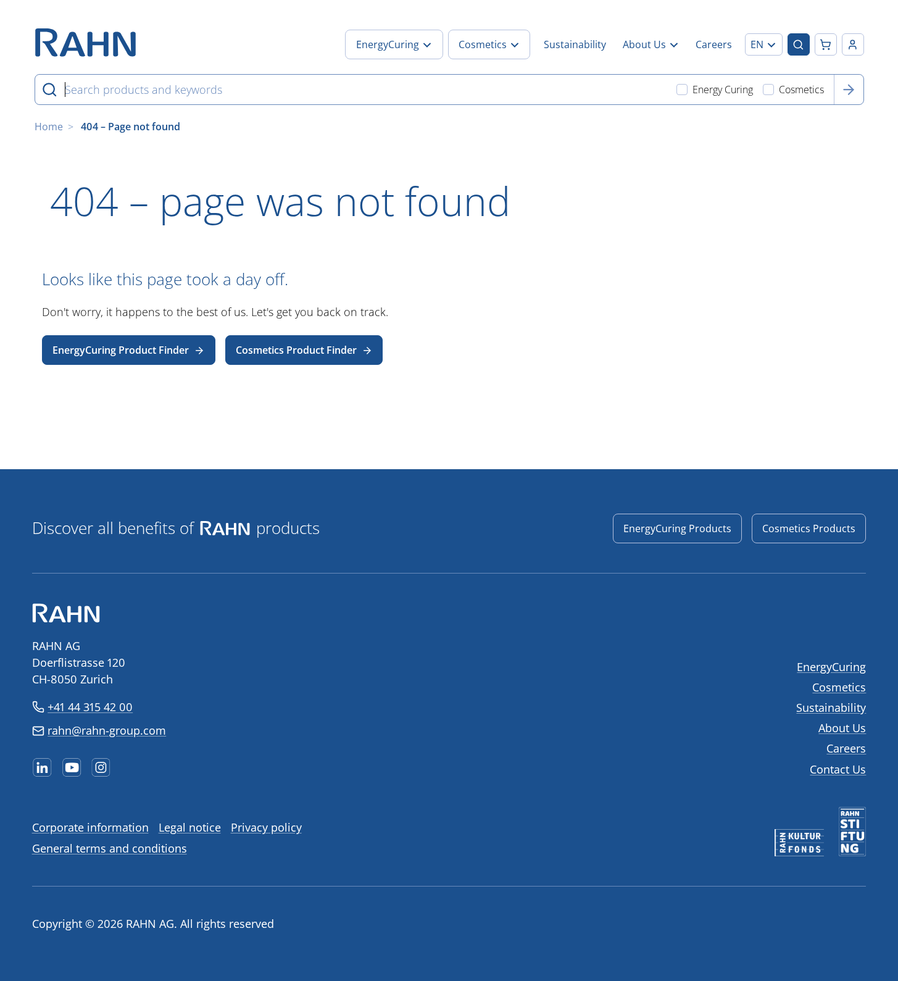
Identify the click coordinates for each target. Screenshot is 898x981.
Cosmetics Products (808, 528)
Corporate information (90, 827)
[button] (764, 44)
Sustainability (831, 707)
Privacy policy (266, 827)
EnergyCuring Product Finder (120, 350)
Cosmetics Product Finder (296, 350)
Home (49, 126)
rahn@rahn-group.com (107, 730)
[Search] (848, 89)
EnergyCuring (831, 666)
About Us (842, 727)
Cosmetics (839, 687)
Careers (846, 748)
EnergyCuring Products (677, 528)
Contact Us (838, 769)
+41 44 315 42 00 (90, 706)
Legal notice (190, 827)
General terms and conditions (109, 848)
